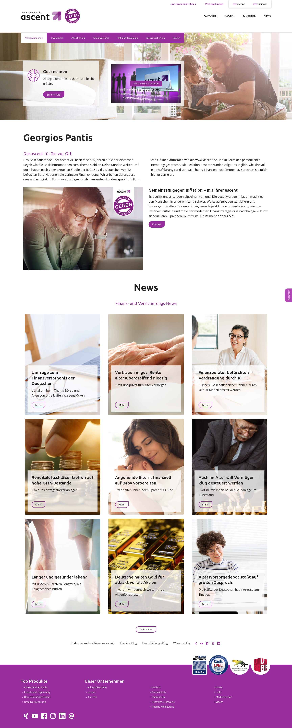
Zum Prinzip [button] (53, 94)
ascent (239, 4)
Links (219, 692)
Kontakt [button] (156, 224)
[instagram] (212, 643)
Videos (219, 701)
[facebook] (207, 643)
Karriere (249, 15)
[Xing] (195, 643)
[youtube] (201, 643)
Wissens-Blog (181, 643)
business (260, 4)
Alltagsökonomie (34, 37)
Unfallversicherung (35, 701)
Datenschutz (159, 692)
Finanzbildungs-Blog (155, 643)
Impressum (158, 697)
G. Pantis (210, 15)
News (267, 15)
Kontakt (156, 687)
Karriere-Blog (128, 643)
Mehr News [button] (146, 629)
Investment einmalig (35, 687)
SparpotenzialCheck (183, 4)
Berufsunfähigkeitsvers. (37, 697)
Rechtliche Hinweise (163, 701)
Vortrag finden (214, 4)
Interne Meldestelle (163, 706)
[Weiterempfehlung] (71, 716)
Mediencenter (224, 697)
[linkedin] (218, 643)
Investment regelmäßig (37, 692)
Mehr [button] (38, 405)
